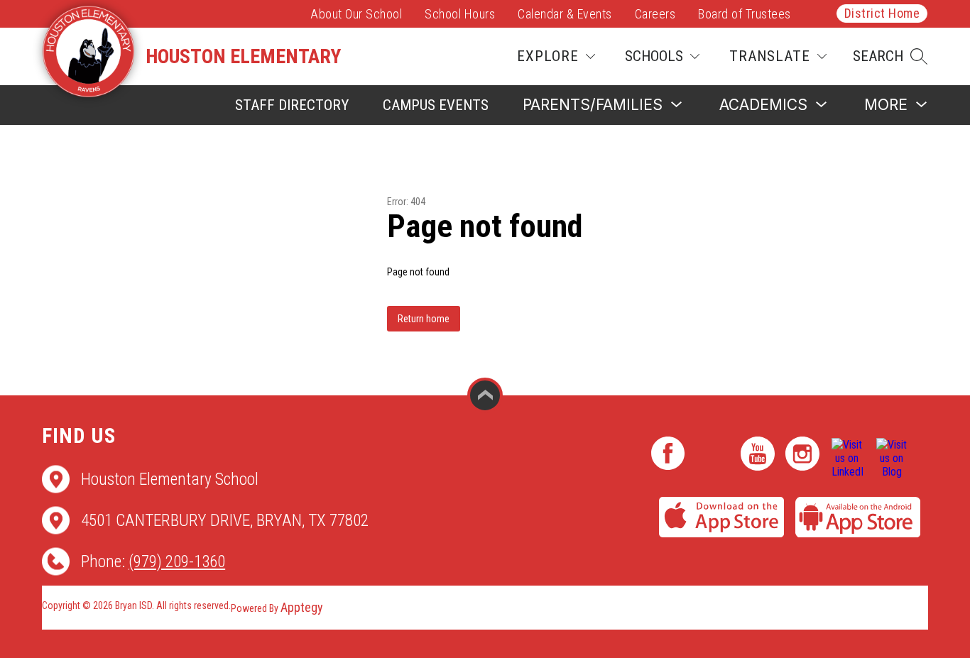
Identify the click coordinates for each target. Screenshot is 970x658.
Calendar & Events (565, 13)
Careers (655, 13)
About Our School (356, 13)
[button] (890, 56)
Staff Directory (292, 105)
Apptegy (301, 607)
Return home (423, 318)
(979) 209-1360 (177, 561)
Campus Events (436, 105)
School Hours (460, 13)
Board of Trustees (744, 13)
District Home (882, 13)
